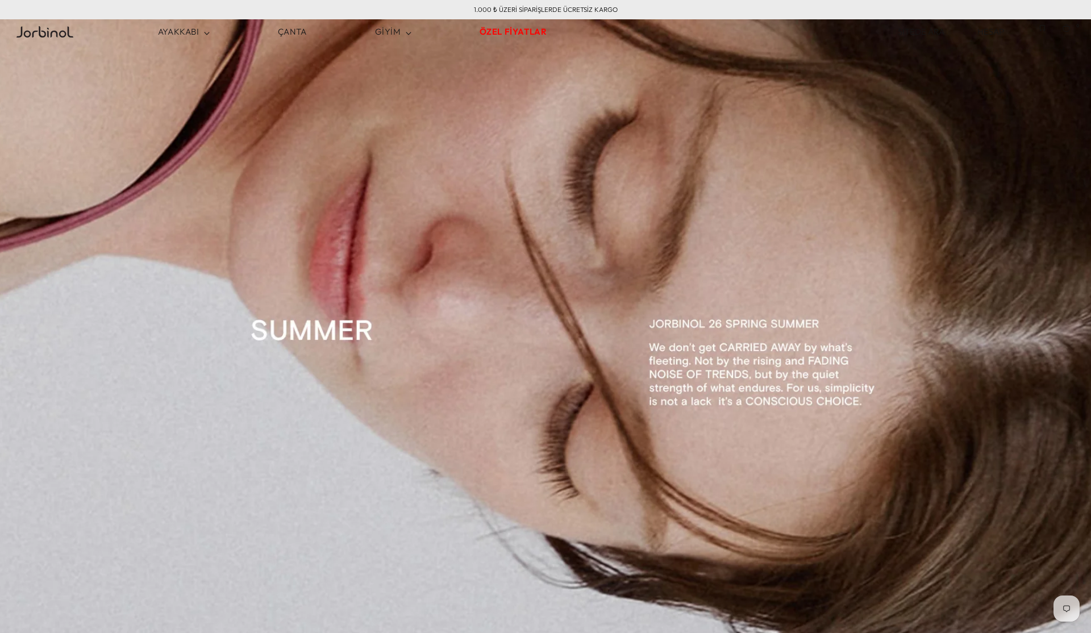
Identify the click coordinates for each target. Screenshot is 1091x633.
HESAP (990, 31)
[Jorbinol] (44, 32)
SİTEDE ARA (923, 31)
